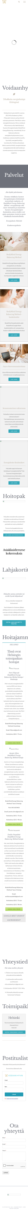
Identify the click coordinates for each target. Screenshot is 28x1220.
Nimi (4, 1137)
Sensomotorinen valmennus (14, 408)
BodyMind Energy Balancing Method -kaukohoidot (14, 314)
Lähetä (6, 1172)
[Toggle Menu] (24, 2)
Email (4, 1144)
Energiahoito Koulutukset (14, 463)
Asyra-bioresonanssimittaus (14, 366)
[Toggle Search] (19, 2)
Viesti (4, 1150)
